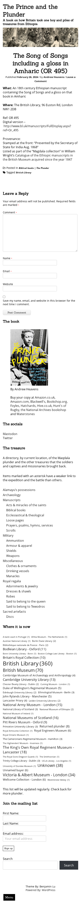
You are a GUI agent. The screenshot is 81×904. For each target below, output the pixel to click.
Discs (10, 617)
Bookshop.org (57, 402)
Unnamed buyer (15, 770)
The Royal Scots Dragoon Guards (20, 756)
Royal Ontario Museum (16, 735)
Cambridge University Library (29, 679)
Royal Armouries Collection (17, 731)
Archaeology (12, 495)
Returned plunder (55, 726)
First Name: (11, 813)
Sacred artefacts (14, 611)
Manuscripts (12, 500)
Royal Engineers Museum (52, 730)
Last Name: (11, 823)
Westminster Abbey (58, 780)
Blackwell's (37, 402)
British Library (23, 172)
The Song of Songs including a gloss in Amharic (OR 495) (41, 63)
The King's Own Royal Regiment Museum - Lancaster (38, 749)
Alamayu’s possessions (19, 490)
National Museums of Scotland (30, 717)
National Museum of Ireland (18, 713)
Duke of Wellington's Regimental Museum (32, 688)
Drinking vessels (17, 571)
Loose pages (15, 520)
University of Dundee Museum (19, 766)
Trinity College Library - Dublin (21, 760)
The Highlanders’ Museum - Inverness (22, 743)
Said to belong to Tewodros (25, 606)
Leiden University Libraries (44, 700)
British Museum (23, 670)
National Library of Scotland (20, 709)
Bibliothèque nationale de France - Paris (25, 645)
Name (7, 258)
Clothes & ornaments (21, 566)
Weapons (13, 556)
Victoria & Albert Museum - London (39, 774)
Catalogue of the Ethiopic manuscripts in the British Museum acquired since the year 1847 (38, 157)
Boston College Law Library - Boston (57, 653)
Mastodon (10, 434)
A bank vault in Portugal (16, 637)
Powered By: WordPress (40, 890)
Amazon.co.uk (45, 397)
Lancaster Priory (15, 700)
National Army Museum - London (32, 704)
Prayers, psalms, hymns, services (29, 525)
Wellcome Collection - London (24, 779)
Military (8, 535)
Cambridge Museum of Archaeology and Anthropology (39, 675)
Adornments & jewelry (22, 586)
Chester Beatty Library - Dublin (21, 684)
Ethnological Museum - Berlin (56, 692)
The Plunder (42, 168)
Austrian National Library (16, 641)
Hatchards (28, 406)
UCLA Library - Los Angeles (56, 761)
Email (7, 271)
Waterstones (26, 414)
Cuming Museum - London (55, 684)
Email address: (13, 833)
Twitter (8, 438)
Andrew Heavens (54, 77)
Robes (10, 596)
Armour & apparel (19, 546)
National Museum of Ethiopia (57, 709)
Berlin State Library (44, 641)
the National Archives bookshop (43, 410)
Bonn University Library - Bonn (19, 653)
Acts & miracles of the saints (26, 505)
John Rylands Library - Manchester (27, 696)
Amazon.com (19, 402)
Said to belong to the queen (26, 601)
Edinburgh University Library (19, 692)
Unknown (50, 765)
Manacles (13, 576)
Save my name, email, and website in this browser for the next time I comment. (39, 302)
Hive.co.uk (44, 406)
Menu (9, 897)
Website (8, 284)
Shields (11, 551)
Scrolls (11, 530)
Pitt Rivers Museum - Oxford (25, 722)
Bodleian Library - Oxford (24, 649)
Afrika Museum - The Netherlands (49, 637)
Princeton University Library (20, 726)
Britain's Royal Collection (24, 657)
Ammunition (15, 540)
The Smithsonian (49, 756)
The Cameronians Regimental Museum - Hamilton (32, 739)
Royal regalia (12, 581)
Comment (10, 212)
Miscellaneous (13, 561)
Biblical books (26, 168)
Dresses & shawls (18, 591)
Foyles (14, 406)
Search (8, 859)
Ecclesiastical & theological (25, 515)
